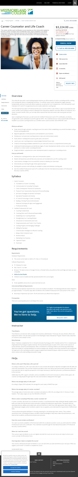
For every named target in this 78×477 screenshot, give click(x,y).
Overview (3, 95)
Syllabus (3, 99)
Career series (63, 54)
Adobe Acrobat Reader (20, 274)
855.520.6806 (4, 120)
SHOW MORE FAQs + (17, 449)
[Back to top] (39, 460)
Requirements (5, 102)
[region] (15, 463)
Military (54, 462)
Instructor (4, 105)
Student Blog (66, 462)
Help (54, 465)
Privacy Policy (50, 473)
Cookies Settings (15, 471)
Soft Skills (17, 20)
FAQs (2, 109)
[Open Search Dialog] (75, 2)
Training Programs (9, 20)
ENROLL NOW (65, 43)
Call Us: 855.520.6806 (70, 20)
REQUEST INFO (70, 83)
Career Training (32, 462)
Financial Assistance (57, 463)
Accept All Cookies (15, 467)
